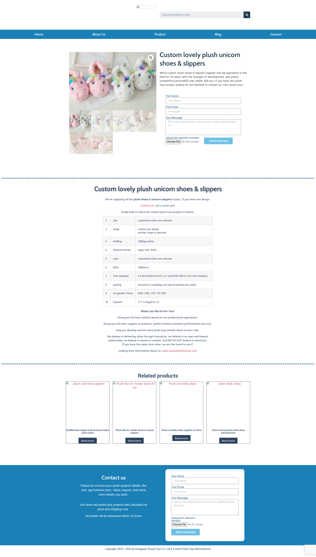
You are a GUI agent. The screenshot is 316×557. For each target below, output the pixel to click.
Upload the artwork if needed (182, 138)
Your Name (172, 96)
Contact (275, 34)
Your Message (173, 118)
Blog (218, 34)
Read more (87, 440)
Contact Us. (147, 205)
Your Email (171, 107)
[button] (151, 58)
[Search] (247, 15)
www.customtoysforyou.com (179, 350)
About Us (98, 34)
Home (39, 34)
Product (160, 34)
